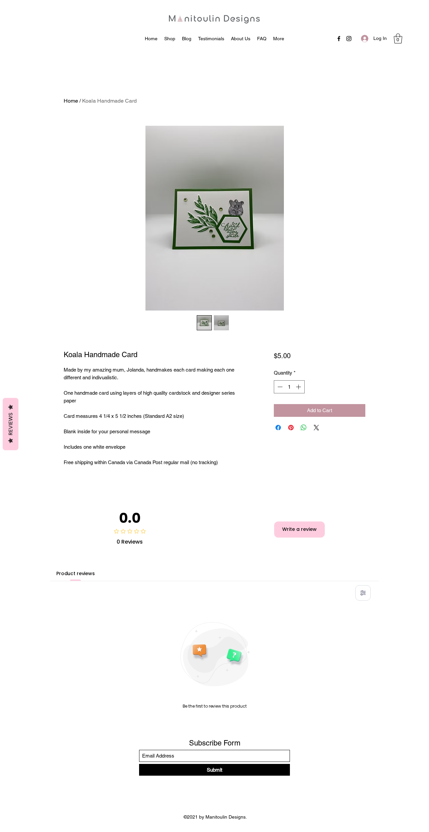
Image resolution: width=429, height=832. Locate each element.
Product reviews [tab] (75, 573)
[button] (398, 39)
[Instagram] (349, 38)
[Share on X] (316, 428)
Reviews (10, 423)
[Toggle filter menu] (363, 593)
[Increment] (299, 387)
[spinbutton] (289, 387)
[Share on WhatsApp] (304, 428)
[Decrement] (279, 387)
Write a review (299, 529)
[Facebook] (338, 38)
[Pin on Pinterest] (291, 428)
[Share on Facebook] (278, 428)
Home (71, 101)
